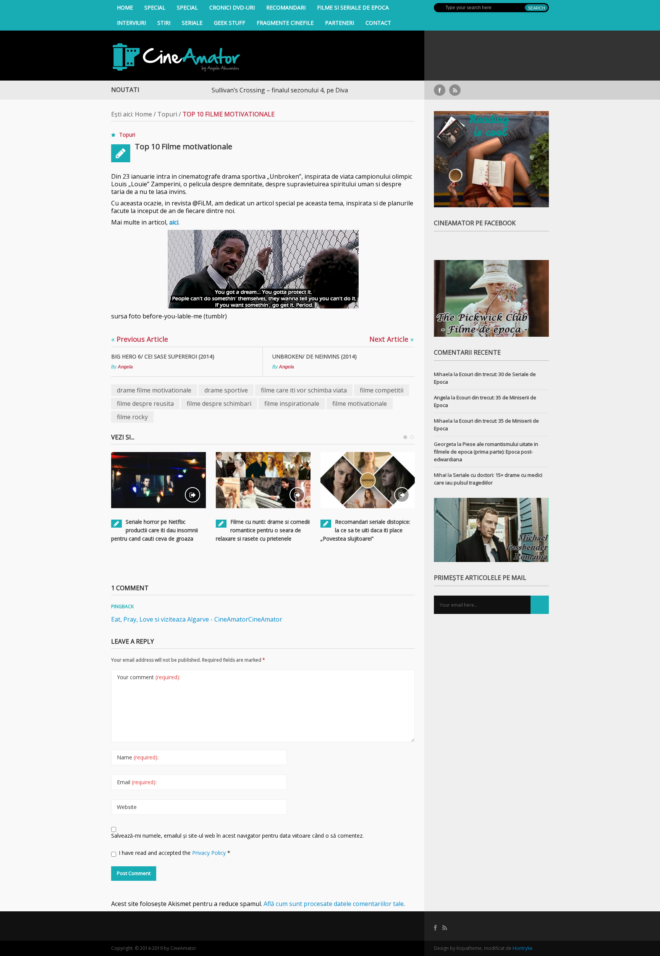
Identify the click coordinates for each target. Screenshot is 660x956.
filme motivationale (359, 403)
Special (154, 7)
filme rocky (132, 417)
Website (127, 807)
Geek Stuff (229, 22)
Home (125, 7)
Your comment (148, 677)
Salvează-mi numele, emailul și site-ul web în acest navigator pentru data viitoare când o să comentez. (237, 835)
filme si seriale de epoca (353, 7)
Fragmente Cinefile (285, 22)
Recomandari (286, 7)
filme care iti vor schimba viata (304, 390)
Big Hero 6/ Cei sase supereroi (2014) (162, 356)
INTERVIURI (131, 22)
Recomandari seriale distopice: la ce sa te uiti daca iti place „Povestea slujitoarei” (365, 530)
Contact (378, 22)
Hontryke (522, 948)
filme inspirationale (291, 403)
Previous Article (139, 339)
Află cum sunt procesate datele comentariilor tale (334, 903)
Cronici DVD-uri (232, 7)
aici (173, 222)
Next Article (391, 339)
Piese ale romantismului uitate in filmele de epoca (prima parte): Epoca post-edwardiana (486, 452)
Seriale (192, 22)
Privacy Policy (209, 852)
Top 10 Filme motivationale (183, 146)
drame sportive (226, 390)
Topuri (167, 114)
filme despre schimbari (219, 403)
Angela (125, 367)
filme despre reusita (145, 403)
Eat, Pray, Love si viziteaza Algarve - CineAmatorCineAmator (196, 619)
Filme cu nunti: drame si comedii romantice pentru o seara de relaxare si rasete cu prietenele (263, 530)
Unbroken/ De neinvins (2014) (314, 356)
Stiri (163, 22)
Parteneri (339, 22)
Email (137, 782)
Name (138, 757)
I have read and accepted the (174, 852)
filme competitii (381, 390)
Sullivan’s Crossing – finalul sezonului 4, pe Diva (253, 90)
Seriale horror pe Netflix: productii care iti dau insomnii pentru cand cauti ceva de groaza (154, 530)
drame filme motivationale (154, 390)
